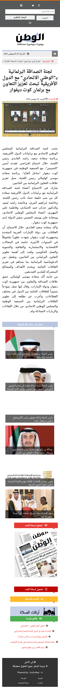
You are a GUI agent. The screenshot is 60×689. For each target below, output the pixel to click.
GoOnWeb (34, 673)
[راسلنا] (30, 23)
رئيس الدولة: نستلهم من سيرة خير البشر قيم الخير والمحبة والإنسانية (30, 355)
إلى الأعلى (29, 662)
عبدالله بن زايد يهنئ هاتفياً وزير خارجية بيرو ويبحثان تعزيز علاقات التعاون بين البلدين (32, 451)
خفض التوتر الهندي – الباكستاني (32, 626)
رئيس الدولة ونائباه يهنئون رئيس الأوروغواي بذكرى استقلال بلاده (33, 419)
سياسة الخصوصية (23, 683)
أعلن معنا (23, 678)
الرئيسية (40, 678)
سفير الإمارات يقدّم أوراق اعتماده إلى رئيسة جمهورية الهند (33, 515)
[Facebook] (38, 5)
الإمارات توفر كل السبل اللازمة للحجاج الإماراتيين (32, 631)
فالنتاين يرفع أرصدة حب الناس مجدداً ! (32, 636)
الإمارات (51, 99)
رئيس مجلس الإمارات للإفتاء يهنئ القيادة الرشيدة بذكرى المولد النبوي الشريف (30, 483)
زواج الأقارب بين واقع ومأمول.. (32, 647)
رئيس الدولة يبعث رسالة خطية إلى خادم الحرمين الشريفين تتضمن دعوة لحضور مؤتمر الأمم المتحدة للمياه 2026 (30, 389)
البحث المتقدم (20, 17)
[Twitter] (33, 5)
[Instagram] (21, 5)
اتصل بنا (40, 683)
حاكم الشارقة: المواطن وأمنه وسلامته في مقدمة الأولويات (32, 642)
